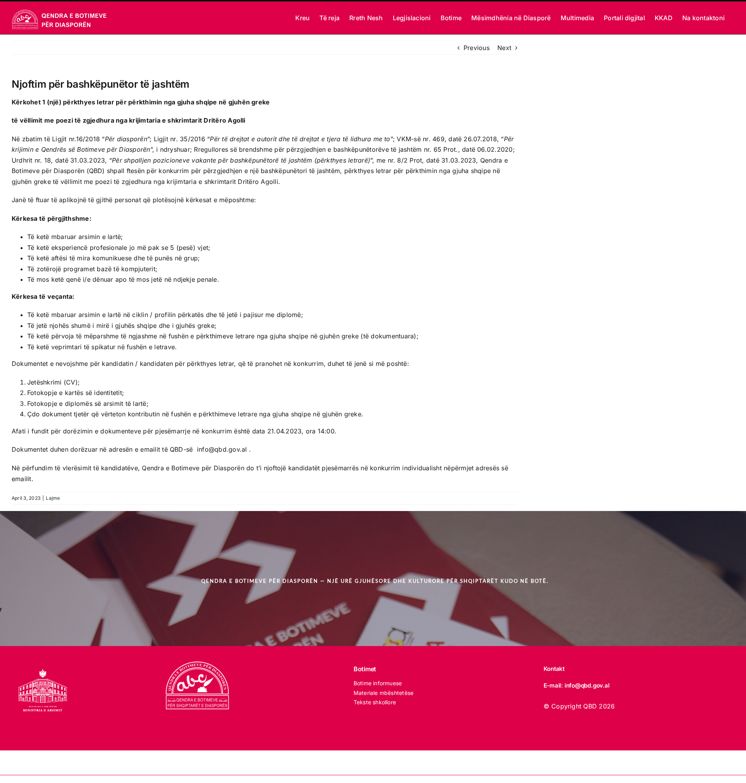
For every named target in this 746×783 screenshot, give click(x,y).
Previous (477, 48)
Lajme (53, 498)
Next (504, 48)
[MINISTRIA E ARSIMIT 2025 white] (43, 665)
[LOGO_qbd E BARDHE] (199, 665)
